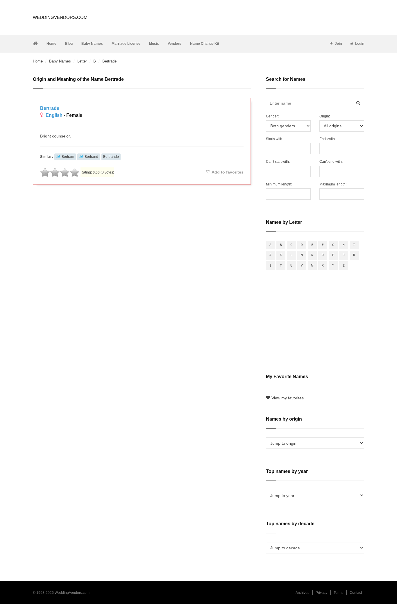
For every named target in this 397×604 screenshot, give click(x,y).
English (54, 115)
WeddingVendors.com (60, 17)
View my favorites (287, 398)
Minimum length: (279, 184)
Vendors (174, 44)
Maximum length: (332, 184)
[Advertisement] (142, 205)
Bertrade (49, 108)
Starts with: (274, 139)
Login (359, 44)
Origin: (324, 116)
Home (51, 44)
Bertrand (91, 157)
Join (338, 44)
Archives (302, 593)
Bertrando (111, 157)
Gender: (272, 116)
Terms (338, 593)
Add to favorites (228, 172)
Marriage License (126, 44)
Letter (82, 61)
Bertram (68, 157)
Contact (356, 593)
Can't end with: (331, 162)
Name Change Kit (204, 44)
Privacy (321, 593)
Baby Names (92, 44)
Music (154, 44)
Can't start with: (278, 162)
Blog (69, 44)
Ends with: (327, 139)
